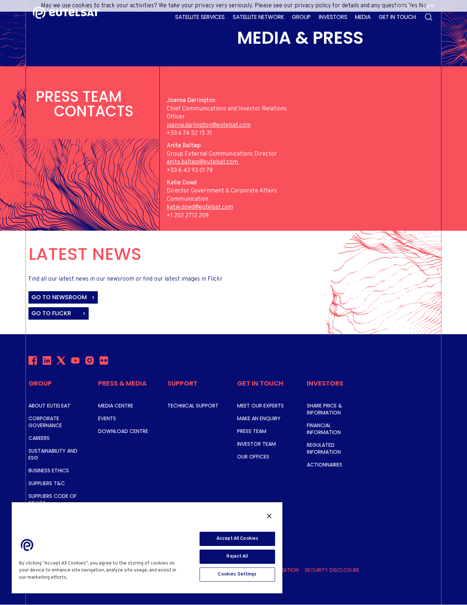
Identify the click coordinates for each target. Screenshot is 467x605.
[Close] (269, 516)
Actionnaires (324, 464)
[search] (428, 17)
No (423, 5)
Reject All (237, 556)
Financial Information (324, 429)
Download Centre (123, 431)
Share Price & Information (324, 409)
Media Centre (115, 405)
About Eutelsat (49, 405)
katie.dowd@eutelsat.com (200, 207)
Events (107, 418)
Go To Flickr (52, 313)
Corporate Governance (45, 422)
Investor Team (256, 444)
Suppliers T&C (46, 483)
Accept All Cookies (237, 539)
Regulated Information (324, 448)
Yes (412, 5)
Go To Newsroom (59, 297)
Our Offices (253, 456)
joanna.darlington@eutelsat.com (209, 125)
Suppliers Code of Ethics (52, 499)
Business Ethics (48, 470)
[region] (147, 547)
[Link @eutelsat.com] (238, 162)
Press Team (251, 431)
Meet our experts (260, 405)
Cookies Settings (237, 574)
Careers (39, 438)
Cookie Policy (85, 578)
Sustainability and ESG (52, 454)
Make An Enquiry (259, 418)
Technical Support (193, 405)
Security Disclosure (332, 570)
